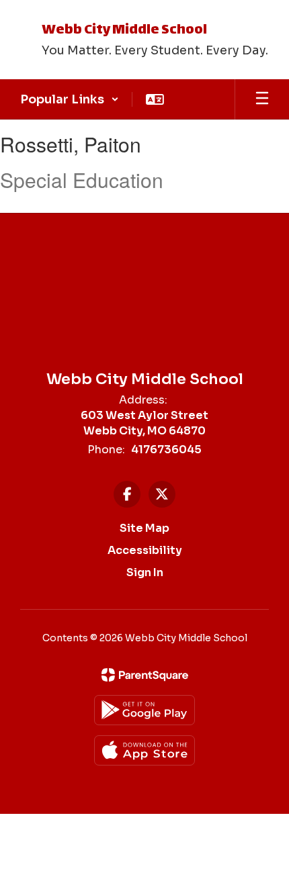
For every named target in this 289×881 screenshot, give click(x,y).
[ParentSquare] (145, 675)
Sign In (144, 572)
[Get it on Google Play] (144, 710)
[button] (69, 99)
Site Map (144, 528)
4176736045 (166, 450)
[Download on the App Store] (144, 750)
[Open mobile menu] (262, 99)
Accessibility (145, 550)
